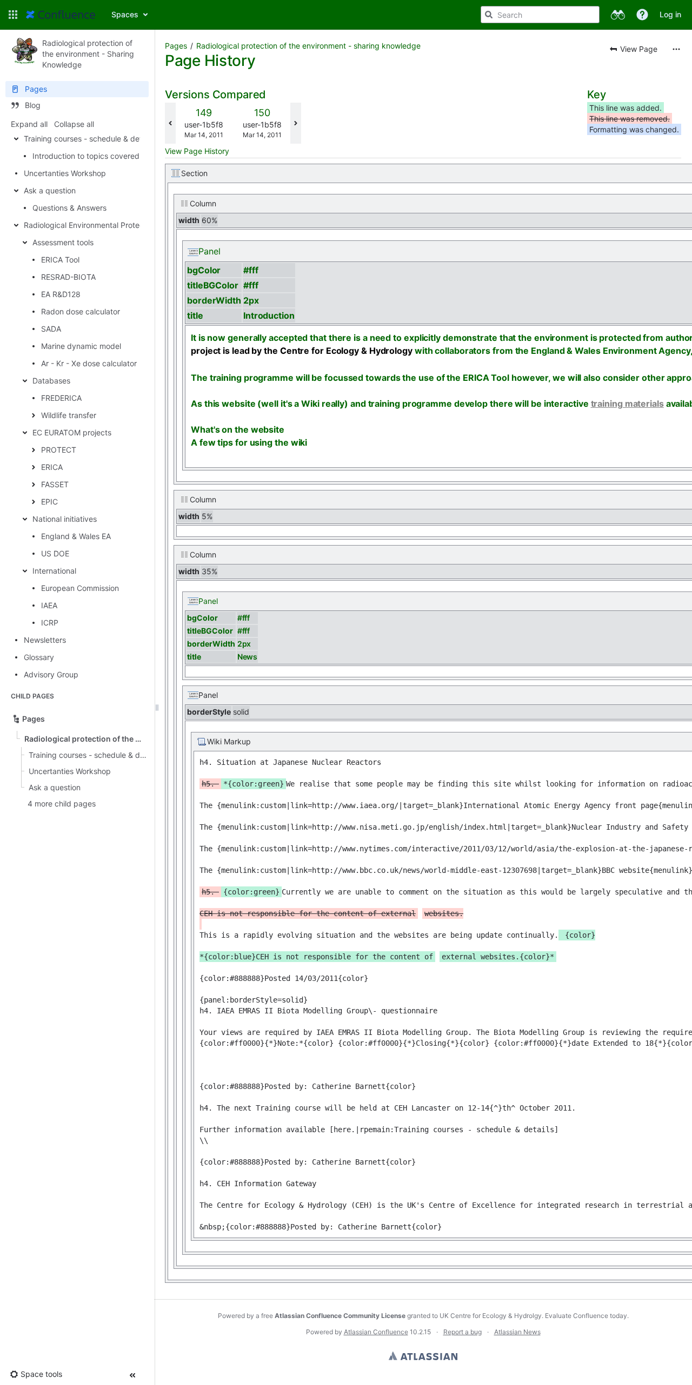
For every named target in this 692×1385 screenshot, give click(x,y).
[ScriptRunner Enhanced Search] (617, 14)
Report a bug (462, 1332)
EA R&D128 (61, 294)
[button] (13, 14)
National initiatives (64, 518)
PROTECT (58, 449)
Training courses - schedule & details (89, 138)
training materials (627, 403)
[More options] (676, 49)
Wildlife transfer (68, 415)
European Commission (80, 588)
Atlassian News (517, 1332)
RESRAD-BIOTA (68, 276)
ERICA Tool (60, 259)
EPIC (49, 501)
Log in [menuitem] (670, 14)
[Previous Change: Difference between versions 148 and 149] (170, 123)
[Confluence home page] (61, 14)
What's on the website (237, 429)
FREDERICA (61, 397)
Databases (51, 380)
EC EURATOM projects (71, 432)
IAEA (49, 605)
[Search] (488, 14)
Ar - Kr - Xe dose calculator (89, 363)
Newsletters (45, 639)
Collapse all (74, 124)
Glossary (39, 657)
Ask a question (50, 190)
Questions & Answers (69, 207)
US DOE (55, 553)
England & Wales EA (76, 536)
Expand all (29, 124)
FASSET (55, 484)
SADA (51, 328)
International (54, 570)
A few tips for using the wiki (249, 442)
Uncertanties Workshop (65, 173)
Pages (176, 45)
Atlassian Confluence (376, 1332)
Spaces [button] (124, 14)
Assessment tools (63, 242)
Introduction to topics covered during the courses (120, 155)
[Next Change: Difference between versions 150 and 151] (295, 123)
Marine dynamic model (81, 346)
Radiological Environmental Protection (90, 225)
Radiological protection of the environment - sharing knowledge (308, 45)
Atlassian (423, 1356)
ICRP (49, 622)
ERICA (52, 467)
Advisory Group (51, 674)
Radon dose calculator (80, 311)
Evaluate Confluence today (586, 1316)
